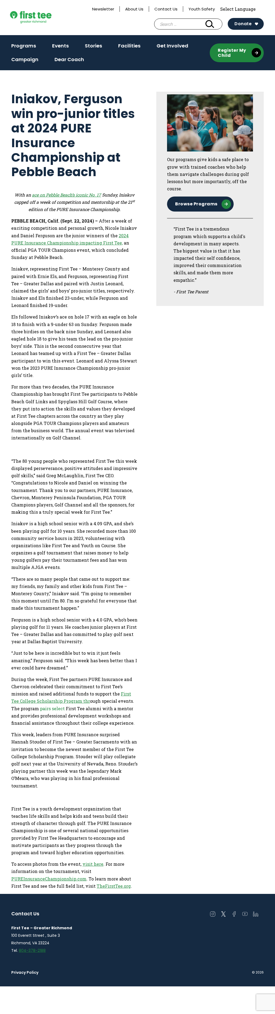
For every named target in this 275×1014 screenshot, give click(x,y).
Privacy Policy (24, 972)
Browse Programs (196, 204)
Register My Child (232, 52)
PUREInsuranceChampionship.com (48, 879)
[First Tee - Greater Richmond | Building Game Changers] (40, 17)
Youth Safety (202, 9)
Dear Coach (69, 59)
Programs (23, 47)
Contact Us (166, 9)
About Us (134, 9)
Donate (243, 24)
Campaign (24, 59)
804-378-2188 (32, 950)
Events (60, 45)
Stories (93, 45)
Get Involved (172, 47)
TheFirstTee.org (114, 886)
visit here (92, 864)
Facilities (129, 45)
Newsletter (103, 9)
